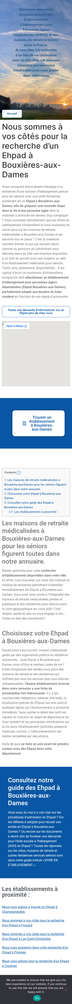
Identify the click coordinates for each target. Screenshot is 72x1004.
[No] (65, 989)
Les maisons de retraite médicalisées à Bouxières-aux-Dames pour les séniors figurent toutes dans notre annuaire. (35, 484)
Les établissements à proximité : (33, 512)
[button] (19, 473)
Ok (37, 998)
